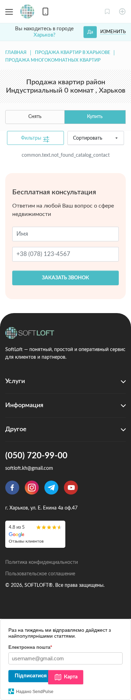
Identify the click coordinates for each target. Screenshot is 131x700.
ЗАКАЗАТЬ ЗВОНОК (65, 277)
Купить (95, 116)
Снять (35, 116)
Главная (16, 52)
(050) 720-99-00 (36, 456)
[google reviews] (35, 534)
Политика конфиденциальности (41, 562)
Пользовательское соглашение (40, 573)
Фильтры (32, 138)
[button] (107, 11)
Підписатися (31, 675)
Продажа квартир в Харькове (72, 52)
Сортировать (87, 138)
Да (90, 32)
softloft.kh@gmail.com (29, 468)
